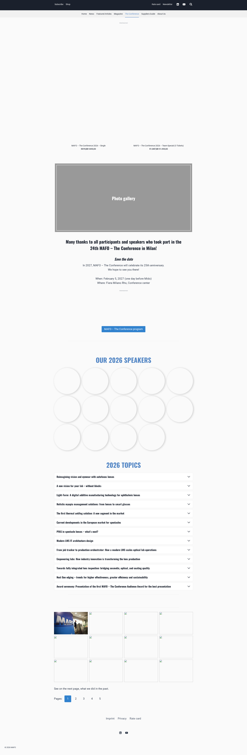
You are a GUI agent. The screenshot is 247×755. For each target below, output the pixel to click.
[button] (71, 623)
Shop (68, 4)
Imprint (110, 718)
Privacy (122, 718)
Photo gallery (123, 198)
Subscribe (59, 4)
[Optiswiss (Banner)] (123, 43)
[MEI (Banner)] (123, 305)
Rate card (156, 4)
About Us (161, 14)
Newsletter (167, 4)
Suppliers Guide (148, 14)
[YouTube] (184, 4)
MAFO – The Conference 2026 (123, 205)
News (91, 14)
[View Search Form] (191, 4)
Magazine (118, 14)
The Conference (132, 14)
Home (84, 14)
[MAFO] (124, 4)
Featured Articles (103, 14)
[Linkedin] (177, 4)
